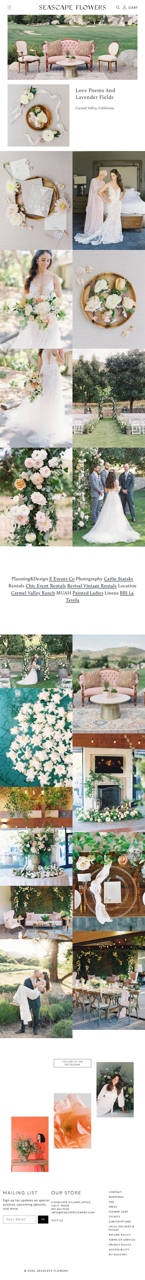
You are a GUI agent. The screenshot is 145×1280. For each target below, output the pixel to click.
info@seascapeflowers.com (73, 1213)
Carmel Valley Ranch (33, 593)
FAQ (111, 1202)
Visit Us (57, 1221)
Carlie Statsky (118, 579)
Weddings (116, 1197)
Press (113, 1207)
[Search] (118, 7)
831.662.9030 (60, 1209)
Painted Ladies (87, 593)
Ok (43, 1219)
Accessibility (119, 1250)
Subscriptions (120, 1222)
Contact (115, 1192)
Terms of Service (122, 1240)
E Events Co (62, 579)
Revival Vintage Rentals (92, 586)
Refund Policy (120, 1235)
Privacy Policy (120, 1245)
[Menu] (9, 7)
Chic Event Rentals (46, 586)
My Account (118, 1255)
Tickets (114, 1217)
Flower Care (118, 1212)
